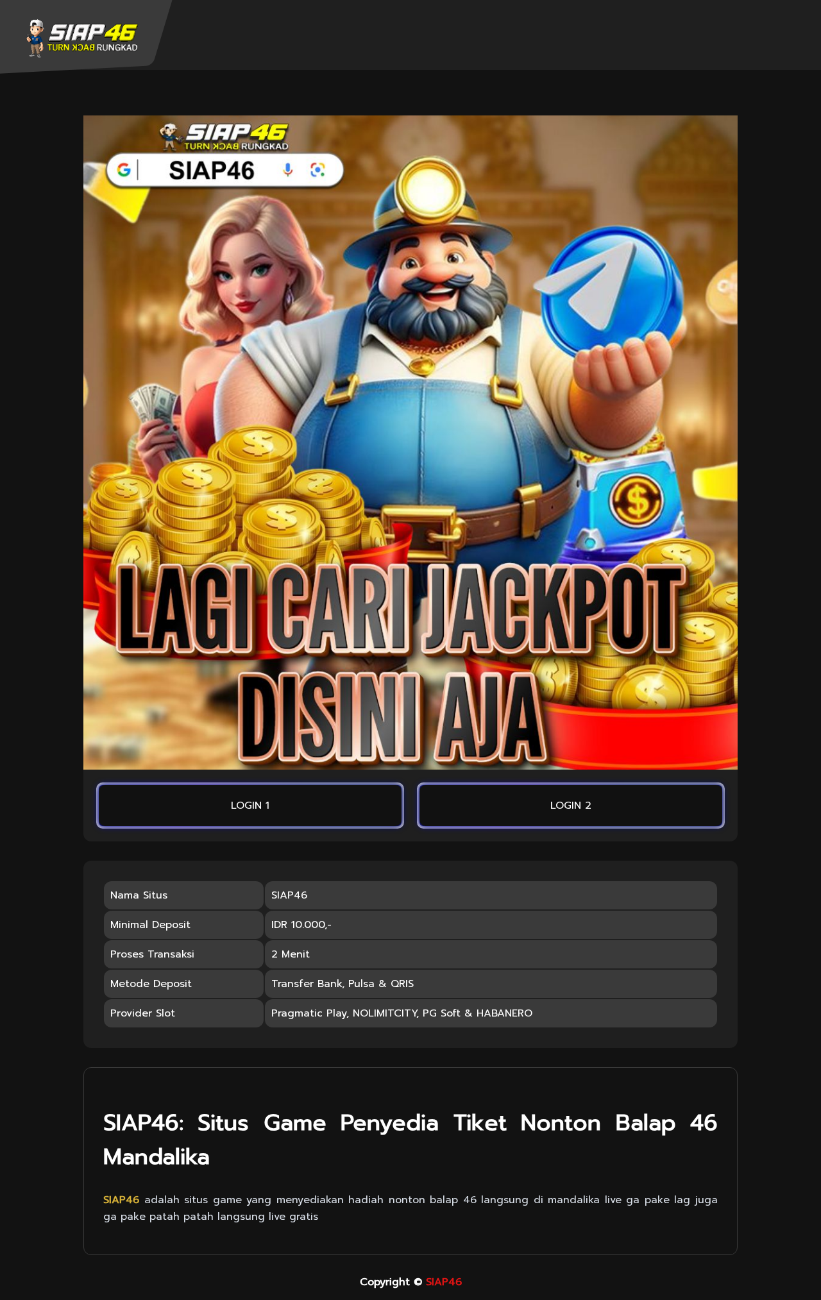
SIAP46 (444, 1282)
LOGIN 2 (570, 805)
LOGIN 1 (250, 805)
